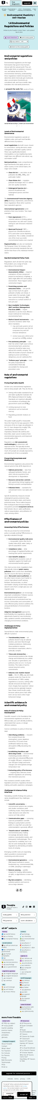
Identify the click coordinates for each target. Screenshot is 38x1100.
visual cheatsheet (12, 37)
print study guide (27, 37)
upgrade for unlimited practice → (19, 1073)
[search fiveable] (7, 3)
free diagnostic (16, 3)
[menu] (35, 3)
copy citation (16, 41)
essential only (9, 1094)
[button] (16, 125)
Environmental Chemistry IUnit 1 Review (19, 16)
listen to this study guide (20, 47)
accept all (24, 1094)
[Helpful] (17, 890)
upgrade (27, 3)
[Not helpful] (20, 890)
